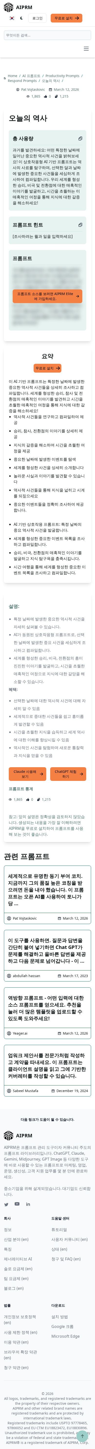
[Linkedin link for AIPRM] (29, 1205)
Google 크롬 (62, 1326)
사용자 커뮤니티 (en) (69, 1239)
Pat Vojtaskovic (33, 89)
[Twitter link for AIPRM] (6, 1204)
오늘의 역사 (51, 80)
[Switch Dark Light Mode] (21, 18)
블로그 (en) (14, 1288)
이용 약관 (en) (16, 1342)
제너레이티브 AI (18, 1259)
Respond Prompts (23, 80)
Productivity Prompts (63, 75)
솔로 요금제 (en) (18, 1268)
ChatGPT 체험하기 (65, 774)
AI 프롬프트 (31, 75)
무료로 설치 (64, 18)
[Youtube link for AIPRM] (17, 1205)
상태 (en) (59, 1249)
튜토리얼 (59, 1229)
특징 (8, 1249)
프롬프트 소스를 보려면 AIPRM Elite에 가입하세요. (45, 296)
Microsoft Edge (65, 1336)
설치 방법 (59, 1316)
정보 (8, 1229)
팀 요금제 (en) (16, 1278)
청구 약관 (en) (16, 1367)
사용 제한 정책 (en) (20, 1332)
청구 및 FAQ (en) (66, 1259)
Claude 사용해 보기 (25, 774)
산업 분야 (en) (16, 1239)
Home (13, 75)
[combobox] (47, 35)
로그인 (37, 18)
